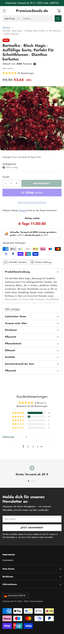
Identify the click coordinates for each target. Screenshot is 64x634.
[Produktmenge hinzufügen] (16, 183)
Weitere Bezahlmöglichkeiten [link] (32, 202)
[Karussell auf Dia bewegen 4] (35, 481)
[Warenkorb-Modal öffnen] (59, 10)
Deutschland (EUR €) (16, 595)
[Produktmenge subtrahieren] (5, 183)
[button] (9, 73)
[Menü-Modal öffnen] (4, 10)
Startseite (6, 27)
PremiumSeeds (36, 601)
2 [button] (28, 446)
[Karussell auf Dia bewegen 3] (33, 481)
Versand (23, 210)
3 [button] (33, 446)
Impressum (7, 560)
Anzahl (5, 177)
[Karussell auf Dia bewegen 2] (30, 481)
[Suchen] (58, 18)
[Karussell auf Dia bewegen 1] (28, 481)
